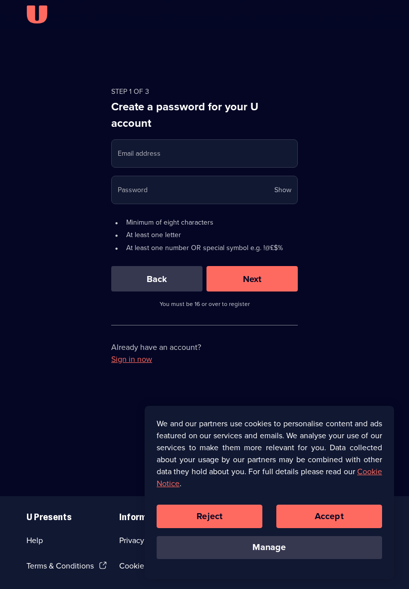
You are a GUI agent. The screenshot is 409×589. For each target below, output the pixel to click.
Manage (269, 547)
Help (34, 540)
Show (282, 190)
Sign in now (131, 359)
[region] (269, 492)
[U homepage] (36, 14)
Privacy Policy (143, 540)
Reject (209, 516)
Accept (329, 516)
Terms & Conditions (60, 566)
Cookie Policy (143, 566)
